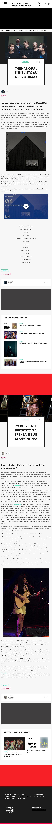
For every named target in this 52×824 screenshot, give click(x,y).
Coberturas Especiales (23, 30)
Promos (21, 5)
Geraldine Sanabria (8, 453)
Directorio (22, 796)
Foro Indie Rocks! (10, 798)
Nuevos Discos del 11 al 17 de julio (30, 325)
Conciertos (13, 30)
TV (23, 3)
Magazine (27, 3)
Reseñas (8, 30)
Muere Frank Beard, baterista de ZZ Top (31, 333)
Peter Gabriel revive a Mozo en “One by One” (33, 343)
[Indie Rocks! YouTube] (39, 5)
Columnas (28, 5)
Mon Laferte (3, 457)
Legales (29, 796)
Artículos (37, 30)
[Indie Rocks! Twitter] (40, 2)
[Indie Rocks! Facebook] (38, 2)
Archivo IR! (8, 794)
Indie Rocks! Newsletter (37, 807)
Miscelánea (15, 5)
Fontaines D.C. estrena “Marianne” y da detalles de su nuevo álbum (13, 754)
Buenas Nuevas (44, 30)
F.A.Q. (24, 798)
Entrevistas (31, 30)
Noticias (3, 30)
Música (13, 3)
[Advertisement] (26, 18)
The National (3, 95)
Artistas (7, 796)
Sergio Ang (7, 91)
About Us (19, 798)
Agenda (19, 3)
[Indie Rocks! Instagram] (39, 4)
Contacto (14, 796)
